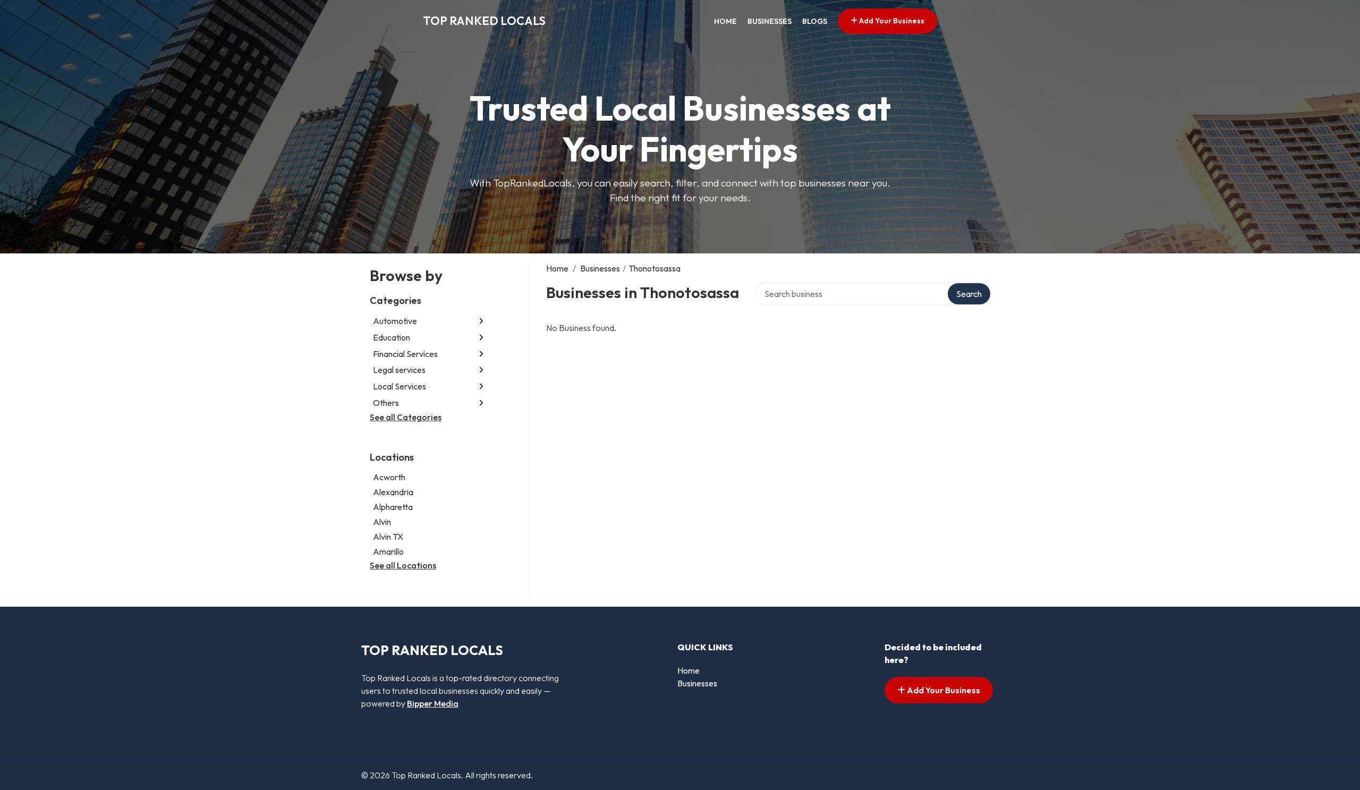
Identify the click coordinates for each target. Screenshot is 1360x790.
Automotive (395, 321)
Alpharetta (393, 507)
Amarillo (388, 551)
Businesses (769, 21)
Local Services (399, 386)
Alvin (382, 521)
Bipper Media (432, 703)
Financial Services (405, 354)
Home (725, 21)
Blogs (814, 21)
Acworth (389, 477)
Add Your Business (890, 21)
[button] (481, 321)
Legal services (399, 369)
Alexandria (393, 492)
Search (969, 293)
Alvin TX (388, 536)
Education (391, 337)
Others (386, 402)
